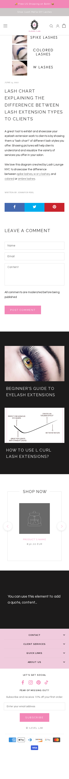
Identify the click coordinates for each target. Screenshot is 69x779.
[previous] (7, 526)
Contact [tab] (35, 635)
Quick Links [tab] (34, 653)
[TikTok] (46, 682)
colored (9, 178)
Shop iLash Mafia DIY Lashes (34, 12)
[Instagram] (31, 682)
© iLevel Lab (34, 728)
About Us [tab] (34, 662)
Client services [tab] (34, 644)
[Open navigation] (5, 25)
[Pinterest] (38, 682)
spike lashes (24, 174)
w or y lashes (41, 174)
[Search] (51, 25)
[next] (61, 526)
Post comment (22, 309)
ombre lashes (26, 178)
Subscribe (34, 717)
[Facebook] (23, 682)
